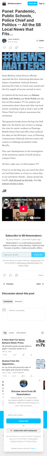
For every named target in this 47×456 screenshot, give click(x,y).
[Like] (4, 47)
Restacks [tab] (18, 301)
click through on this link (20, 180)
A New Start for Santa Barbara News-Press (13, 341)
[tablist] (13, 301)
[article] (23, 347)
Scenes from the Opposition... (10, 362)
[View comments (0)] (10, 47)
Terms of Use (35, 260)
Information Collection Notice (28, 263)
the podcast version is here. (21, 182)
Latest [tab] (11, 333)
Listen (41, 40)
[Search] (42, 332)
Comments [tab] (8, 301)
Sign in (41, 3)
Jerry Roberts (13, 39)
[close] (40, 380)
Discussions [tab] (21, 333)
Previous (9, 284)
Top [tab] (5, 333)
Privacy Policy (31, 441)
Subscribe (32, 3)
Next (39, 284)
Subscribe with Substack (25, 430)
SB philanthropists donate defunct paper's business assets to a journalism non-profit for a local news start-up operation (16, 347)
